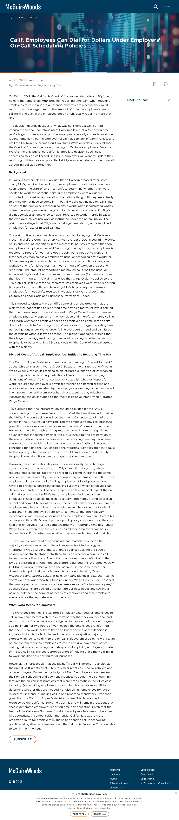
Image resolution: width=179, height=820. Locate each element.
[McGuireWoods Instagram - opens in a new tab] (21, 781)
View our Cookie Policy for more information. (89, 808)
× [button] (176, 793)
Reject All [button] (99, 814)
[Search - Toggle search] (156, 6)
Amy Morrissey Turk (49, 85)
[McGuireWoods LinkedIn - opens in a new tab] (10, 781)
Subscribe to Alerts (119, 783)
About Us (114, 769)
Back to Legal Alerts (25, 18)
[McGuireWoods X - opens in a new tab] (17, 781)
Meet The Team (138, 100)
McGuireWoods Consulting (155, 783)
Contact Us (115, 787)
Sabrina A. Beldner (24, 85)
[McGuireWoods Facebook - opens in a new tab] (14, 781)
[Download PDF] (154, 84)
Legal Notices (148, 769)
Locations (114, 774)
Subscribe (22, 739)
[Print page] (165, 84)
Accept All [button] (79, 814)
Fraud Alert (147, 774)
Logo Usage (147, 778)
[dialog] (89, 805)
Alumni (113, 778)
